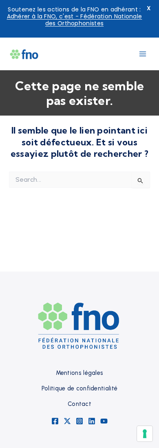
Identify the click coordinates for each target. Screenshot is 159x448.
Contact (79, 404)
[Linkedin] (91, 421)
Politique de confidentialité (79, 388)
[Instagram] (79, 421)
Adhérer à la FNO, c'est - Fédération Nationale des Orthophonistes (74, 19)
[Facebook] (55, 421)
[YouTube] (104, 421)
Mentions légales (80, 373)
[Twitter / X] (67, 421)
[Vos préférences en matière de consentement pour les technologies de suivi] (144, 433)
